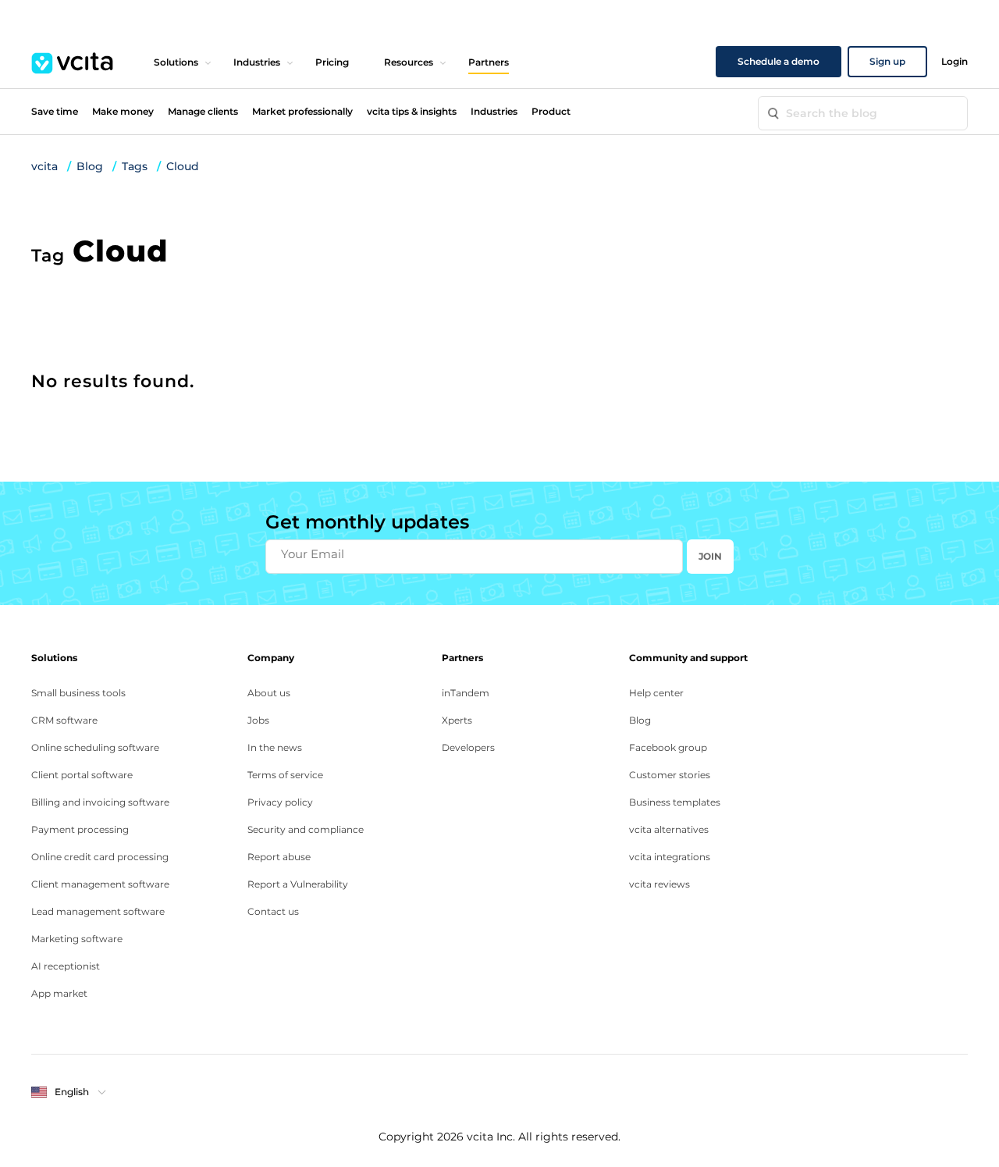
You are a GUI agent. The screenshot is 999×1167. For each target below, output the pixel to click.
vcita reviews (659, 884)
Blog (89, 166)
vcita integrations (669, 857)
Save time (54, 111)
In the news (274, 747)
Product (551, 111)
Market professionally (302, 111)
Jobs (258, 720)
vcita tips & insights (412, 111)
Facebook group (668, 747)
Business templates (674, 802)
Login (954, 61)
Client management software (100, 884)
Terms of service (285, 775)
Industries (256, 62)
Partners (488, 62)
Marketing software (77, 939)
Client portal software (82, 775)
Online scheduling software (95, 747)
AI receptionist (65, 966)
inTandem (465, 693)
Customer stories (669, 775)
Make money (123, 111)
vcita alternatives (669, 829)
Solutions (176, 62)
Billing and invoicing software (100, 802)
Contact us (273, 911)
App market (59, 993)
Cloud (182, 166)
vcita (44, 166)
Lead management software (98, 911)
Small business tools (78, 693)
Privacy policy (280, 802)
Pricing (332, 62)
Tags (135, 166)
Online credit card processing (100, 857)
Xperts (457, 720)
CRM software (64, 720)
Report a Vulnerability (297, 884)
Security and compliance (305, 829)
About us (268, 693)
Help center (656, 693)
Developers (468, 747)
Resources (408, 62)
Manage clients (203, 111)
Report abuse (279, 857)
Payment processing (80, 829)
